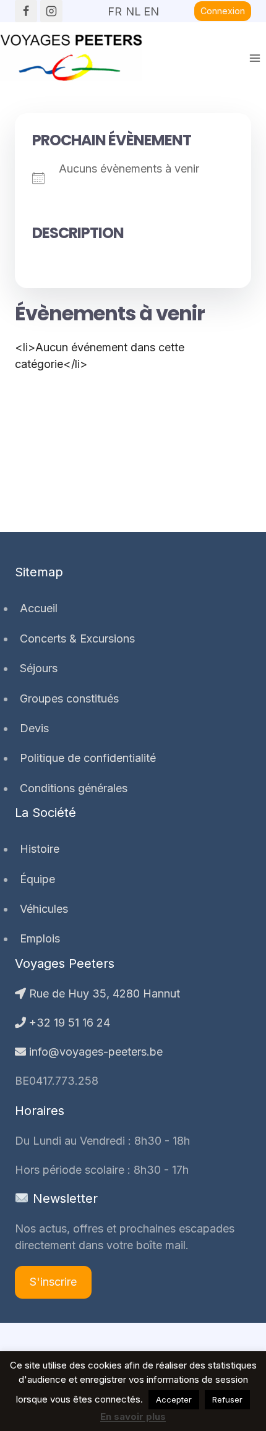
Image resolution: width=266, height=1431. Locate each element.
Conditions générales (73, 788)
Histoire (39, 848)
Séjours (39, 668)
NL (133, 7)
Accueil (39, 608)
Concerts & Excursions (77, 638)
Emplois (40, 938)
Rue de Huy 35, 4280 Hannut (103, 993)
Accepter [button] (174, 1399)
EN (151, 7)
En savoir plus (133, 1416)
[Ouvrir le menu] (254, 57)
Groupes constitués (69, 698)
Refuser (227, 1399)
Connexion (222, 11)
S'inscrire (53, 1281)
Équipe (37, 879)
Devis (34, 728)
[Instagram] (51, 11)
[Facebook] (26, 11)
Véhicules (44, 908)
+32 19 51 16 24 (68, 1022)
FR (115, 7)
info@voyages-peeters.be (94, 1051)
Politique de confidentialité (88, 757)
